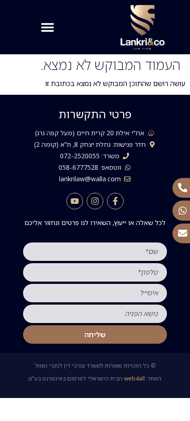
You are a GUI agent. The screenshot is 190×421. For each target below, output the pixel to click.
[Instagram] (95, 201)
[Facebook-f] (115, 201)
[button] (47, 27)
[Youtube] (74, 201)
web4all (134, 378)
